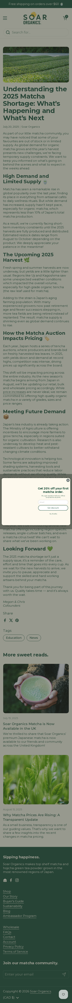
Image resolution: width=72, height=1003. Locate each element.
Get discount (53, 508)
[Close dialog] (67, 480)
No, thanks (53, 514)
